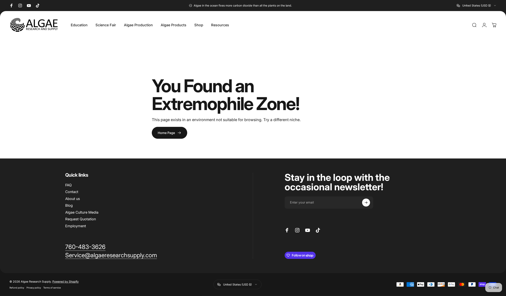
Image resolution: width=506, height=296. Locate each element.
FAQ (68, 185)
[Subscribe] (366, 202)
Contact (71, 192)
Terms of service (52, 287)
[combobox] (477, 5)
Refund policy (16, 287)
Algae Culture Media (81, 212)
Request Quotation (80, 219)
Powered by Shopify (65, 281)
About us (72, 199)
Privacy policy (33, 287)
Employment (75, 226)
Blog (69, 205)
